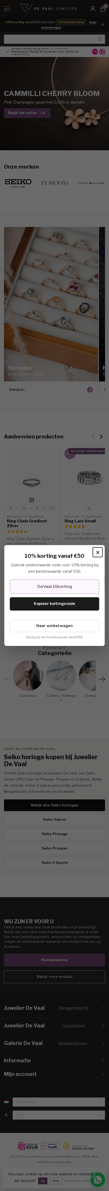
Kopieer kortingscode (54, 603)
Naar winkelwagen (54, 625)
